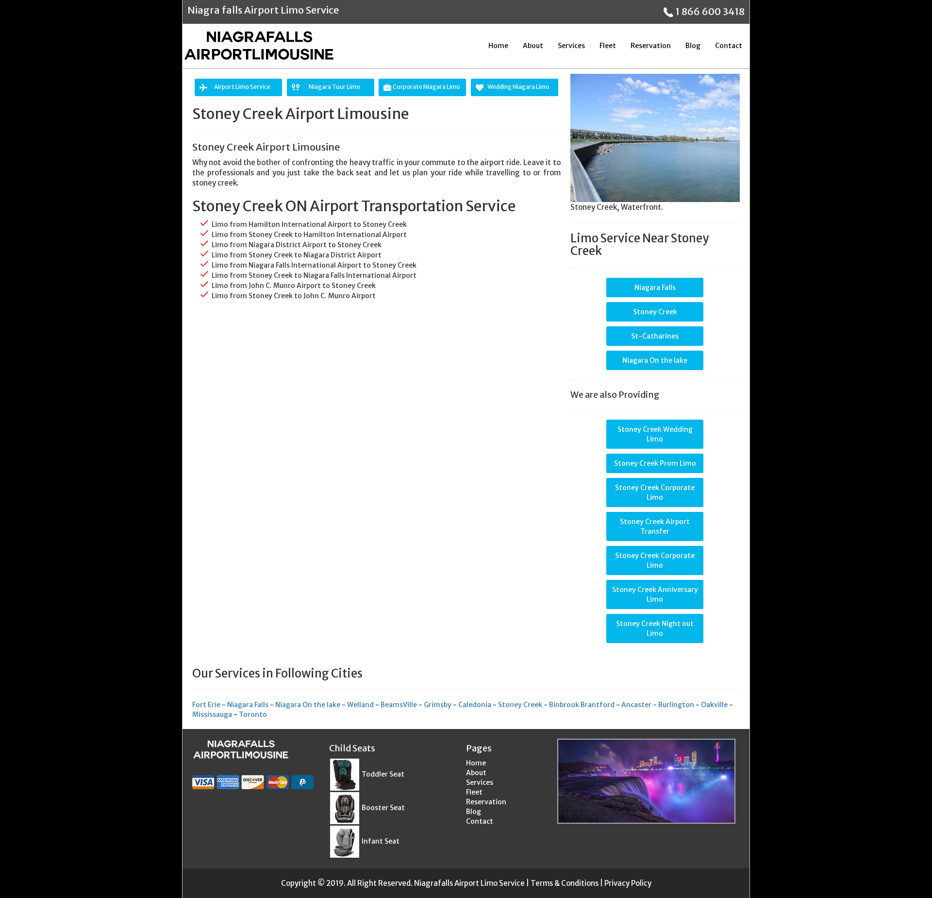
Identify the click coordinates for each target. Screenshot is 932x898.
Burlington (676, 704)
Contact (728, 45)
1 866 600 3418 (709, 11)
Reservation (651, 45)
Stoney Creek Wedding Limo (655, 434)
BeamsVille (399, 704)
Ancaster (636, 704)
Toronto (253, 714)
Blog (692, 45)
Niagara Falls (655, 287)
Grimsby (437, 704)
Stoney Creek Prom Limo (655, 463)
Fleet (607, 45)
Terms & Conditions (565, 883)
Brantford (598, 704)
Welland (360, 704)
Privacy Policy (627, 883)
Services (571, 45)
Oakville (714, 704)
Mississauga (212, 714)
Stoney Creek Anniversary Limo (655, 594)
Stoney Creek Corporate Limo (655, 492)
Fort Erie (206, 704)
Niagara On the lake (654, 360)
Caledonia (474, 704)
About (533, 45)
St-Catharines (655, 336)
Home (498, 45)
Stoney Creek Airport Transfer (655, 526)
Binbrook (564, 704)
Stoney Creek (655, 311)
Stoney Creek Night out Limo (655, 628)
